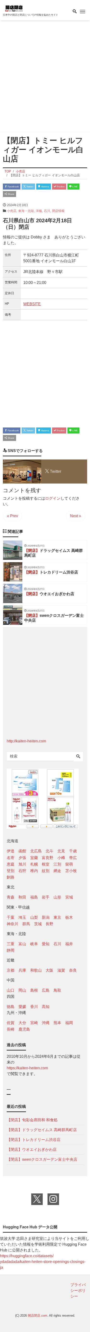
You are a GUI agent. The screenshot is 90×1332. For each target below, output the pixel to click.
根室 (45, 864)
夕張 (22, 858)
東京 (57, 917)
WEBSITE (32, 304)
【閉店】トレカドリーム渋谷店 (33, 1140)
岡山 (22, 990)
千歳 (73, 851)
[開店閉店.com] (27, 8)
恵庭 (10, 864)
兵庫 (22, 970)
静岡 (10, 950)
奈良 (73, 970)
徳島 (10, 1007)
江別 (57, 864)
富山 (22, 944)
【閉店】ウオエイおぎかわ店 (32, 1149)
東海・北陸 (26, 211)
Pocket (60, 186)
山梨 (34, 917)
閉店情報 (58, 211)
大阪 (49, 970)
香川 (34, 1007)
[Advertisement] (45, 77)
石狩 (22, 871)
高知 (45, 1007)
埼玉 (22, 917)
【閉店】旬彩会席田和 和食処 (32, 1120)
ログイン (52, 498)
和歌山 (36, 970)
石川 (47, 211)
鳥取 (57, 990)
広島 (45, 990)
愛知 (45, 944)
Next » (75, 516)
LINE (75, 186)
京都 (10, 970)
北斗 (49, 851)
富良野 (47, 858)
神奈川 (12, 924)
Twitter (29, 186)
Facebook (13, 186)
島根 (34, 990)
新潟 (45, 917)
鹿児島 (24, 1029)
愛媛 (22, 1007)
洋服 (39, 211)
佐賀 (10, 1023)
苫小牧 (71, 871)
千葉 (10, 917)
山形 (57, 897)
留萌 (69, 864)
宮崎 (34, 1023)
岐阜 (34, 944)
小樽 (61, 858)
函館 (22, 851)
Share (10, 194)
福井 (69, 944)
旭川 (22, 864)
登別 (10, 871)
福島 (34, 897)
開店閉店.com (37, 1315)
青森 (10, 897)
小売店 (11, 211)
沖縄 (45, 1023)
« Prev (12, 516)
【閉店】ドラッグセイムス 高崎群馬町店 (42, 1130)
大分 (22, 1023)
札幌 (34, 864)
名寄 (10, 858)
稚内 (34, 871)
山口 (10, 990)
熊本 (57, 1023)
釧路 (10, 877)
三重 (10, 944)
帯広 (73, 858)
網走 (57, 871)
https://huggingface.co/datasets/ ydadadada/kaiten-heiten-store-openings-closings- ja (42, 1261)
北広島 (36, 851)
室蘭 (34, 858)
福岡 (69, 1023)
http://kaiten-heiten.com (26, 741)
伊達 (10, 851)
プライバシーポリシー (78, 1290)
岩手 (45, 897)
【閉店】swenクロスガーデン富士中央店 (42, 1159)
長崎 (10, 1029)
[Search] (78, 756)
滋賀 (61, 970)
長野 (49, 924)
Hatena (44, 186)
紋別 (45, 871)
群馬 (26, 924)
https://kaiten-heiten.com (27, 1068)
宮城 (69, 897)
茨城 (38, 924)
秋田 (22, 897)
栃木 (69, 917)
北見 (61, 851)
